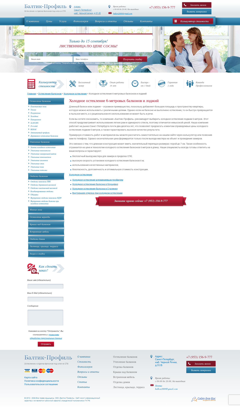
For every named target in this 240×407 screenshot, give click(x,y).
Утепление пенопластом (41, 157)
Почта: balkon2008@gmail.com (166, 387)
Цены (49, 21)
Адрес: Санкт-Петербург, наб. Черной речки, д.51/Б (87, 10)
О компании (32, 21)
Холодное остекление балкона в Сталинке (95, 188)
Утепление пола (37, 167)
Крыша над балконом (40, 224)
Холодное (34, 116)
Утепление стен (37, 163)
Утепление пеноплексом (40, 150)
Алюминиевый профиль (40, 132)
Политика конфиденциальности (41, 381)
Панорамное (36, 119)
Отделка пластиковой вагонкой (44, 188)
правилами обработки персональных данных (113, 63)
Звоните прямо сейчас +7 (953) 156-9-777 (141, 201)
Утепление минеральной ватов (43, 154)
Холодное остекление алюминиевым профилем (97, 180)
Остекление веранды (40, 217)
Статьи (82, 382)
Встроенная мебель (39, 231)
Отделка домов (37, 239)
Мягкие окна (36, 209)
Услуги (62, 21)
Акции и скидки (37, 253)
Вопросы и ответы (106, 21)
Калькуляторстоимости (48, 84)
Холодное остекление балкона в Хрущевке (95, 184)
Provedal (34, 126)
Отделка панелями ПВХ (41, 181)
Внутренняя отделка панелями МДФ (46, 198)
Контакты (146, 21)
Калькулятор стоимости (194, 21)
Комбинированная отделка (42, 191)
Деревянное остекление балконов (44, 136)
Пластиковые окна (38, 106)
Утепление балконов (39, 141)
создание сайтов (209, 400)
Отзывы (128, 21)
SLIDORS (34, 123)
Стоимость (84, 361)
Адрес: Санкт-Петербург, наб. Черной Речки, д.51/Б (166, 361)
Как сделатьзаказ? (48, 268)
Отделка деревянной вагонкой (43, 185)
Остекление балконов (40, 101)
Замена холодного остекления (43, 147)
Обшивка (34, 194)
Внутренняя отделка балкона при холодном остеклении (45, 202)
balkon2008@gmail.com (122, 13)
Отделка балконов (39, 176)
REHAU (34, 129)
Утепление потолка (39, 170)
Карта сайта (30, 377)
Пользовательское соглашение (41, 384)
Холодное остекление (80, 174)
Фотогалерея (80, 21)
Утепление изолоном (39, 160)
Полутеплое (35, 113)
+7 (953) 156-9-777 (162, 7)
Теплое (33, 110)
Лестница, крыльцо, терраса (44, 246)
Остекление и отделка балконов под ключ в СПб (45, 11)
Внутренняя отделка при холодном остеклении (97, 193)
